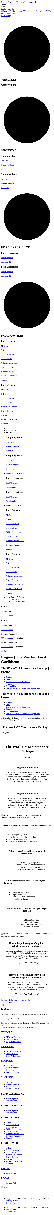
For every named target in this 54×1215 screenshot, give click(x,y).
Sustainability (6, 262)
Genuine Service (7, 354)
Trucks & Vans (12, 1039)
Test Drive (5, 161)
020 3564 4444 (7, 616)
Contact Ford (11, 1203)
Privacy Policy (12, 1173)
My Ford (4, 346)
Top (2, 1004)
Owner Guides (7, 367)
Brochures (5, 169)
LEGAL (5, 1168)
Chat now (5, 651)
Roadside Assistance (9, 376)
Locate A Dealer (12, 1072)
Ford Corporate (7, 258)
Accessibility (6, 16)
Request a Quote (7, 165)
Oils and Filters (12, 686)
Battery (9, 677)
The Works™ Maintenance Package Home (23, 688)
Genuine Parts (6, 359)
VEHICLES (7, 1032)
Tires (8, 679)
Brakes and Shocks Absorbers (18, 682)
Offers (3, 350)
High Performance (13, 1042)
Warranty (4, 380)
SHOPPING (7, 1060)
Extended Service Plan (10, 371)
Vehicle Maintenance (9, 363)
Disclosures (6, 1009)
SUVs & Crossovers (14, 1037)
